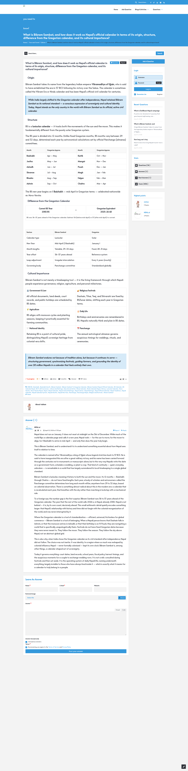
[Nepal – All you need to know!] (31, 18)
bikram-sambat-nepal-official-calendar (100, 387)
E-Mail (62, 586)
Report (123, 62)
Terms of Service (53, 647)
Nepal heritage (89, 390)
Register (160, 94)
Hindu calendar (81, 389)
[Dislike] (123, 379)
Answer (73, 379)
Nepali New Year (63, 392)
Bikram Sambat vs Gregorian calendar (74, 387)
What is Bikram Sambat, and (144, 124)
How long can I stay (141, 139)
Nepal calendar (53, 390)
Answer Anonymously (32, 639)
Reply (124, 430)
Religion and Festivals (96, 392)
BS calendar (118, 387)
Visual (118, 610)
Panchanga (72, 392)
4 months (63, 379)
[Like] (121, 379)
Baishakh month (45, 387)
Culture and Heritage (56, 389)
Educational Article (70, 389)
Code (123, 610)
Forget (158, 83)
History (104, 389)
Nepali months (52, 392)
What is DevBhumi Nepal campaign (147, 111)
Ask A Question (148, 61)
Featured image (30, 594)
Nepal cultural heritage (66, 390)
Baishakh (36, 387)
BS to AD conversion (42, 389)
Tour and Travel (34, 42)
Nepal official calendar (102, 390)
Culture (43, 42)
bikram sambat (56, 387)
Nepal (45, 390)
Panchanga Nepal (82, 392)
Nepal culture (79, 390)
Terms (28, 644)
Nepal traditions (115, 390)
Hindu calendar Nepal (94, 389)
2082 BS (29, 387)
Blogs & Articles (140, 9)
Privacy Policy (66, 647)
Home (116, 9)
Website (96, 586)
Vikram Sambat (108, 392)
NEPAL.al (147, 212)
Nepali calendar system (39, 392)
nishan (54, 379)
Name (27, 586)
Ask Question (126, 9)
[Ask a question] (183, 766)
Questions (156, 9)
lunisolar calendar (112, 389)
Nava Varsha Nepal (37, 390)
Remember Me (141, 94)
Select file (30, 598)
